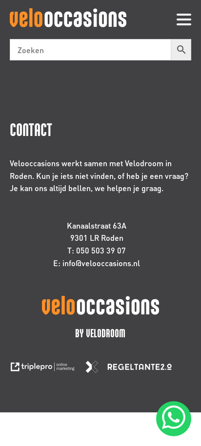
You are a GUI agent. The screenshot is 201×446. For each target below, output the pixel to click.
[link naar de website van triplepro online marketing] (47, 370)
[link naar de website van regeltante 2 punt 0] (132, 370)
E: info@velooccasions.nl (96, 263)
